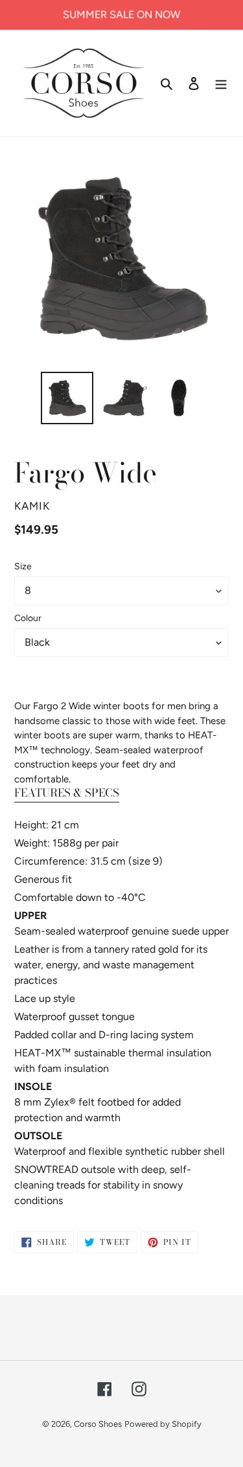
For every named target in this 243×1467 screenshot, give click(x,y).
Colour (27, 618)
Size (23, 566)
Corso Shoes (98, 1424)
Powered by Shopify (163, 1424)
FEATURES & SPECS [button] (66, 792)
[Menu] (221, 83)
